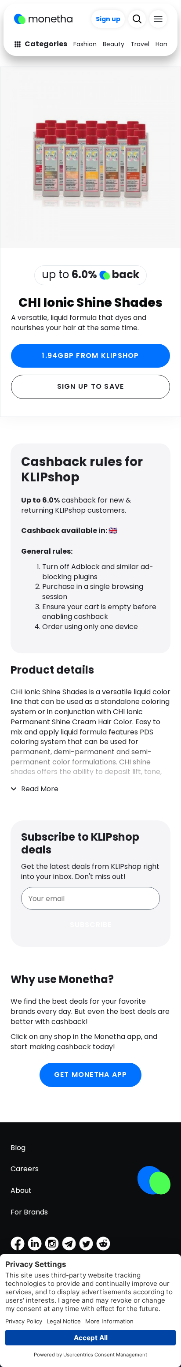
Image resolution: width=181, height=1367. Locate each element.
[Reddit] (103, 1244)
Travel (139, 44)
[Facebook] (18, 1244)
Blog (18, 1148)
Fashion (85, 44)
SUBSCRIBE (91, 925)
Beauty (113, 44)
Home (165, 44)
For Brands (29, 1212)
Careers (25, 1169)
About (21, 1190)
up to (90, 274)
